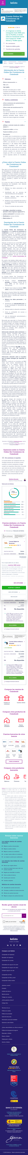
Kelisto (5, 61)
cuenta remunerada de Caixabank (14, 256)
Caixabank (11, 63)
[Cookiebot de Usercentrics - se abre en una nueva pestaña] (19, 557)
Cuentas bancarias (12, 61)
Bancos (5, 63)
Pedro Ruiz (17, 66)
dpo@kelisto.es (18, 928)
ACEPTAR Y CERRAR (14, 587)
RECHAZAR (14, 596)
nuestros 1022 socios (14, 565)
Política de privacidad (14, 930)
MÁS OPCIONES (18, 583)
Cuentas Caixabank (19, 63)
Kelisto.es (3, 788)
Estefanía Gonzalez (18, 441)
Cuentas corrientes (22, 61)
